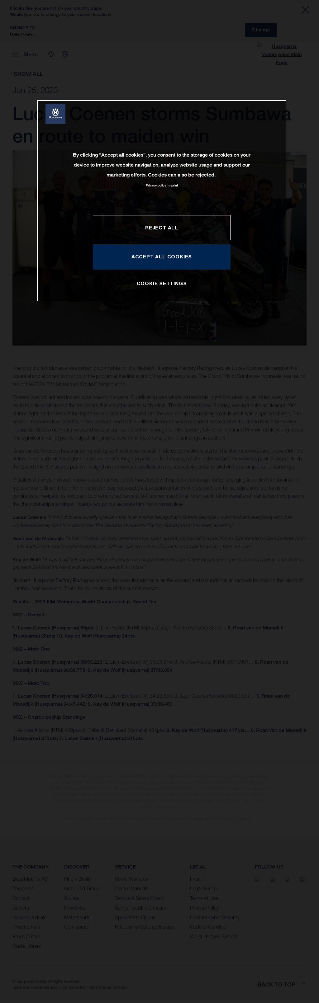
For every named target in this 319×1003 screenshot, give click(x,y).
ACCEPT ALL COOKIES (161, 256)
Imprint (173, 185)
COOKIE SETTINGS (162, 283)
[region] (161, 200)
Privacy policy (156, 185)
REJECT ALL (161, 227)
